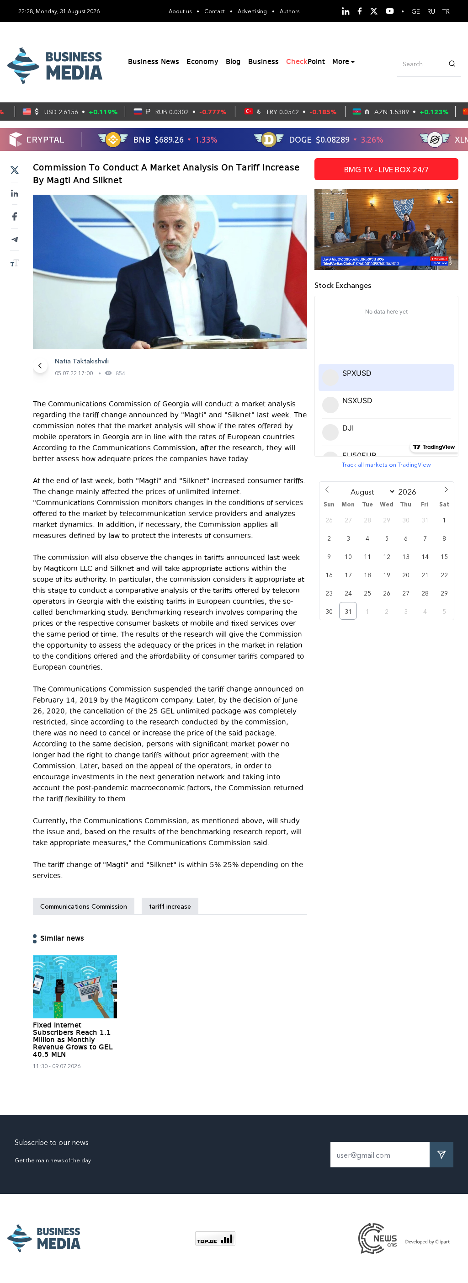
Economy (202, 62)
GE (415, 11)
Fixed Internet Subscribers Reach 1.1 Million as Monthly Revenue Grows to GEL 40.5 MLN (72, 1040)
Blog (233, 62)
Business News (153, 62)
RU (431, 11)
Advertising (252, 11)
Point (305, 62)
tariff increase (170, 905)
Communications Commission (83, 905)
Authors (289, 11)
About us (180, 11)
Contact (214, 11)
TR (446, 11)
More (340, 62)
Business (263, 62)
